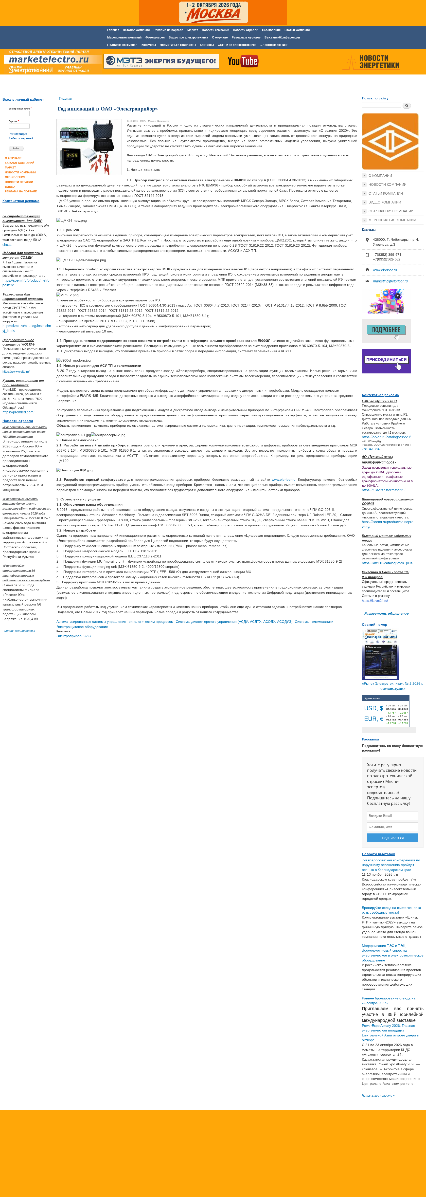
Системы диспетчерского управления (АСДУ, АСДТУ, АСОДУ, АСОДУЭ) (234, 621)
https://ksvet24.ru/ (375, 601)
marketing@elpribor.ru (390, 280)
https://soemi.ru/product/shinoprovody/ (387, 524)
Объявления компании (391, 211)
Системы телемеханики (314, 621)
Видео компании (385, 202)
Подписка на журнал (122, 45)
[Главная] (52, 62)
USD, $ (373, 707)
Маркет (192, 30)
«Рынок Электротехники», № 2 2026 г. (392, 683)
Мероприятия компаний (124, 37)
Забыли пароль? (21, 138)
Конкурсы (149, 45)
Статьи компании (386, 193)
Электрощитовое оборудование (82, 626)
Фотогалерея (155, 37)
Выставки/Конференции (282, 37)
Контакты (207, 45)
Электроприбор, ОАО (73, 636)
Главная (113, 30)
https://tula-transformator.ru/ (384, 489)
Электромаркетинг (274, 45)
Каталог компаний (136, 30)
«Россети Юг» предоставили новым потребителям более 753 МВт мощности (24, 432)
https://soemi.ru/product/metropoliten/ (26, 283)
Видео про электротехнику (188, 37)
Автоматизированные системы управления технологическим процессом (115, 621)
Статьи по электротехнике (237, 45)
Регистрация (18, 134)
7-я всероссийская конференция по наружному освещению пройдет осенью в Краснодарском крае (391, 865)
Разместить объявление (386, 613)
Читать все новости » (18, 631)
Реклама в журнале (246, 37)
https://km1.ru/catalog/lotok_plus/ (387, 562)
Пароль (14, 121)
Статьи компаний (297, 30)
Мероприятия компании (392, 220)
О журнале (220, 37)
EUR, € (373, 718)
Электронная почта (20, 108)
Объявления (271, 30)
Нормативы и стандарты (178, 45)
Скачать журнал (392, 689)
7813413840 (372, 448)
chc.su (7, 244)
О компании (380, 176)
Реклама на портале (168, 30)
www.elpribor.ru (284, 479)
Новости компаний (215, 30)
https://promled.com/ (18, 411)
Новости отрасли (245, 30)
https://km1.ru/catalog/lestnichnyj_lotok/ (26, 328)
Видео (10, 186)
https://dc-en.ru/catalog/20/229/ (386, 436)
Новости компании (388, 184)
